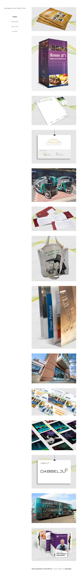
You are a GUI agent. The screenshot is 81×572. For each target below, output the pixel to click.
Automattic (68, 569)
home (15, 17)
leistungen (14, 21)
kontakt (14, 31)
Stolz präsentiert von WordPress (42, 569)
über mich (15, 26)
